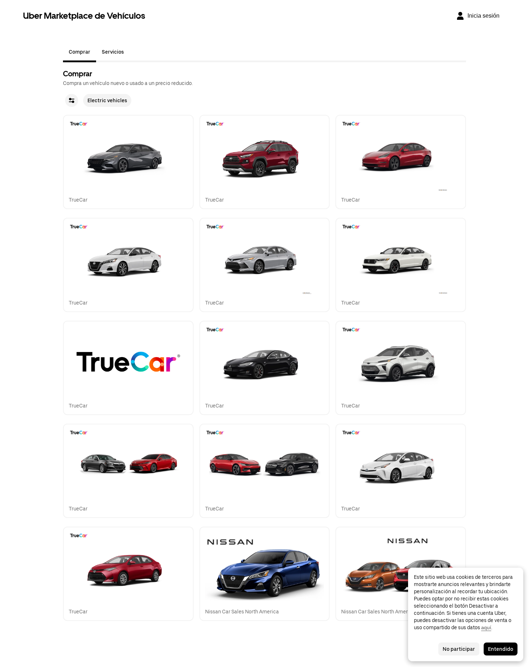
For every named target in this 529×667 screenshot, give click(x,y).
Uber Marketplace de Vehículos (84, 15)
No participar (459, 649)
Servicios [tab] (113, 52)
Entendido (500, 649)
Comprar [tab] (79, 52)
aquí (486, 627)
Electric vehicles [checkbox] (107, 100)
